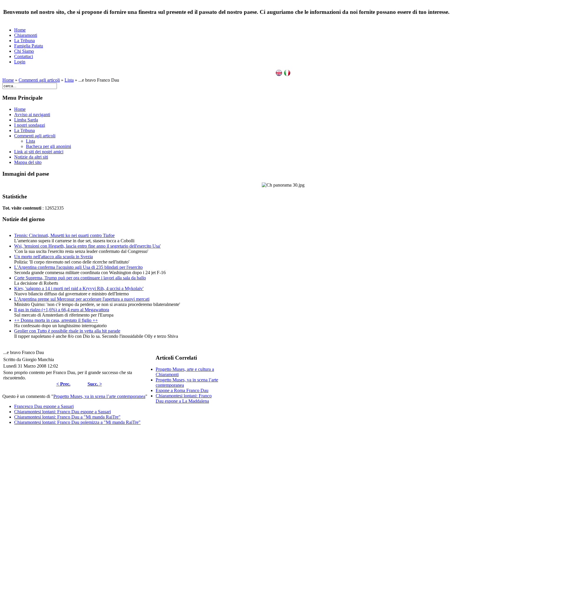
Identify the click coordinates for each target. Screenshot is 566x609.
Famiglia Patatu (28, 45)
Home (20, 29)
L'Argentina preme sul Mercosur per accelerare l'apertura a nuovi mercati (81, 299)
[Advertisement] (110, 518)
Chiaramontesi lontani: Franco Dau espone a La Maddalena (184, 398)
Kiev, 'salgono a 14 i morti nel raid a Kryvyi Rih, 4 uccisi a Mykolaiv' (79, 288)
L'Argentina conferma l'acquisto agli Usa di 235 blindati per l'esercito (78, 267)
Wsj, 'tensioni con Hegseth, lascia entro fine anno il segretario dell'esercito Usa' (87, 245)
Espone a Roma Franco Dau (182, 390)
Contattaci (23, 56)
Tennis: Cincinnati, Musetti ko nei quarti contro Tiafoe (64, 235)
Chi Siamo (24, 51)
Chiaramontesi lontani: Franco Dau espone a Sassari (62, 411)
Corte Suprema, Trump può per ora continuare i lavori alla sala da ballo (80, 277)
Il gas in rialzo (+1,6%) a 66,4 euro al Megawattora (61, 309)
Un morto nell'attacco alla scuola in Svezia (53, 256)
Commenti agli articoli (39, 80)
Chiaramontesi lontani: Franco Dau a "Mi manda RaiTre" (67, 416)
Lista (69, 80)
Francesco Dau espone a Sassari (44, 406)
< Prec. (63, 383)
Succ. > (95, 383)
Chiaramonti (25, 35)
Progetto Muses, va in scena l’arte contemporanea (99, 396)
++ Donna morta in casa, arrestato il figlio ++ (56, 320)
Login (19, 61)
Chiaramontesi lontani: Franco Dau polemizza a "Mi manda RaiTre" (77, 422)
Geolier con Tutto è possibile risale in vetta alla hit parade (67, 330)
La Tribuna (24, 40)
